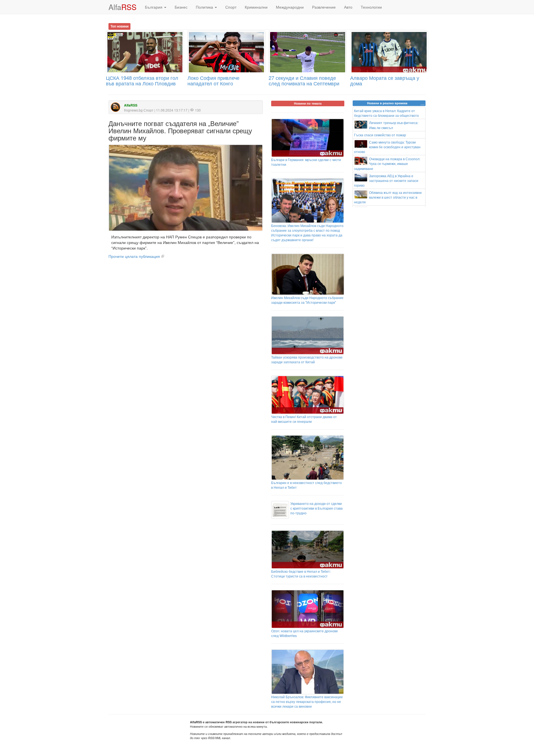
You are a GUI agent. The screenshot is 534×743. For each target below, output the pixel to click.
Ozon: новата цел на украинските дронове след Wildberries (304, 633)
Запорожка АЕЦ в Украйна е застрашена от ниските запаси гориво (386, 180)
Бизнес (181, 7)
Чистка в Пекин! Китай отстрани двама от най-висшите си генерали (304, 419)
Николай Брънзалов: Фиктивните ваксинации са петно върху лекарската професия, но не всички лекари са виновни (307, 701)
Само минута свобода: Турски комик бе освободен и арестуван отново (387, 147)
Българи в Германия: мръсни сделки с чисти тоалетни (306, 162)
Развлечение (324, 7)
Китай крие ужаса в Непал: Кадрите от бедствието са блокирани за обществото (386, 113)
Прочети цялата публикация (134, 256)
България (154, 7)
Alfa (122, 6)
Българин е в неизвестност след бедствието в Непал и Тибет (306, 485)
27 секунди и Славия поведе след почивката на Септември (304, 80)
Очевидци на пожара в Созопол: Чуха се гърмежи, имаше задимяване (387, 163)
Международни (290, 7)
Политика (205, 7)
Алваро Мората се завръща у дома (384, 80)
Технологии (371, 7)
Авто (348, 7)
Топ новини (119, 26)
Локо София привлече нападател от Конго (213, 80)
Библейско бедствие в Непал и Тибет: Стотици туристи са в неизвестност (301, 573)
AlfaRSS (130, 105)
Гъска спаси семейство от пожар (380, 134)
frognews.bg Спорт (139, 110)
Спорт (230, 7)
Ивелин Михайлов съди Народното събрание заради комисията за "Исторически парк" (307, 300)
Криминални (256, 7)
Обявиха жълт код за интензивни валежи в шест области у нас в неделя (388, 197)
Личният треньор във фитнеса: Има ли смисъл (393, 125)
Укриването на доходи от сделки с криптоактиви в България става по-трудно (316, 508)
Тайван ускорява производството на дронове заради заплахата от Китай (307, 359)
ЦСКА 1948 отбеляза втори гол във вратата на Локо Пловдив (142, 80)
